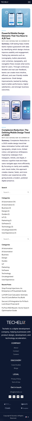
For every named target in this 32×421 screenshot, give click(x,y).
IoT (3, 217)
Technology (6, 227)
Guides (4, 214)
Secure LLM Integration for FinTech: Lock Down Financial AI (15, 302)
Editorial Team (13, 41)
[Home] (4, 2)
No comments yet (24, 41)
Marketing (5, 220)
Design (4, 30)
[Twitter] (18, 396)
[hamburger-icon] (29, 2)
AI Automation (7, 202)
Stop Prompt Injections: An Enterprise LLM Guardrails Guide (14, 289)
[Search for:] (16, 192)
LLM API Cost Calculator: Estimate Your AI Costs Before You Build (15, 296)
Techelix (14, 416)
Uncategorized (7, 230)
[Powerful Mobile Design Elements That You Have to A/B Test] (16, 18)
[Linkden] (14, 396)
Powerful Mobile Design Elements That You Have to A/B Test (14, 36)
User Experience (8, 233)
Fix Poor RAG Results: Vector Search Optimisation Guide (15, 309)
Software (5, 223)
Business (5, 208)
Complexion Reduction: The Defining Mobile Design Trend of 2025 (16, 132)
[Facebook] (10, 396)
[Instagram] (22, 396)
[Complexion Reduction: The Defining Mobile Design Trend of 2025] (16, 110)
